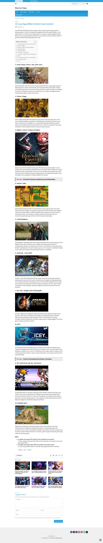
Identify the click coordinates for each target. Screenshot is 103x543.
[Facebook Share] (51, 455)
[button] (84, 4)
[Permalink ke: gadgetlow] (16, 27)
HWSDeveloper (58, 538)
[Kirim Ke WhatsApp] (62, 455)
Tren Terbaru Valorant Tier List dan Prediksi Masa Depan (22, 487)
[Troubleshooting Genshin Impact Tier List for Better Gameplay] (39, 481)
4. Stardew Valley (21, 49)
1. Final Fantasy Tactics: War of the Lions (26, 44)
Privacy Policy (19, 14)
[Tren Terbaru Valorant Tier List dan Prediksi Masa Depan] (22, 481)
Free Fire (38, 12)
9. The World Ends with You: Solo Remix (26, 57)
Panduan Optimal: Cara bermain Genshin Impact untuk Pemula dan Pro (55, 472)
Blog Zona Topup (21, 8)
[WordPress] (79, 532)
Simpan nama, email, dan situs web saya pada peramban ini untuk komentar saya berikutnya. (38, 517)
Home (17, 12)
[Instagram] (82, 532)
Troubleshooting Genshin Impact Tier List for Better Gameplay (39, 487)
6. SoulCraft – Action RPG (23, 52)
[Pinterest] (76, 532)
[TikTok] (87, 532)
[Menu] (16, 4)
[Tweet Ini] (53, 455)
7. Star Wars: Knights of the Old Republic (26, 54)
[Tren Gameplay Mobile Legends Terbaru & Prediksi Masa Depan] (55, 481)
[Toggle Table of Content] (34, 42)
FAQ (18, 61)
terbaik (29, 449)
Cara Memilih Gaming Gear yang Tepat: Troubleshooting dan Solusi (39, 472)
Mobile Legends (23, 12)
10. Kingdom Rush (21, 59)
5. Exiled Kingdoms (21, 50)
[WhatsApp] (84, 532)
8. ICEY (18, 56)
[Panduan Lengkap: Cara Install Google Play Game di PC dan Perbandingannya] (22, 465)
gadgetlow (20, 26)
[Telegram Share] (59, 455)
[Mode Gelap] (87, 4)
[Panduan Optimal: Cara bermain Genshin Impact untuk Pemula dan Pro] (55, 465)
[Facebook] (71, 532)
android (20, 449)
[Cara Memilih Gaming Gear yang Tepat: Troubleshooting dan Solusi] (39, 465)
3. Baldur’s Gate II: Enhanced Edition (25, 47)
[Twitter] (74, 532)
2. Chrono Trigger (21, 45)
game (25, 449)
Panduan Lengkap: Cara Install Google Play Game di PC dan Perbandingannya (22, 472)
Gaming (16, 21)
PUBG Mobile (31, 12)
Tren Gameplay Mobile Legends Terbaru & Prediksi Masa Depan (55, 487)
